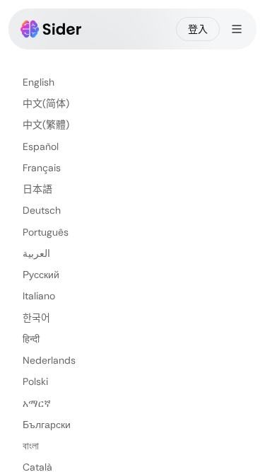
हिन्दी (31, 339)
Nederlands (49, 360)
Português (46, 232)
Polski (35, 381)
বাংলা (31, 445)
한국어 (36, 317)
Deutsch (42, 210)
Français (42, 167)
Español (41, 146)
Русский (41, 274)
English (38, 82)
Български (47, 424)
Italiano (39, 295)
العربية (36, 253)
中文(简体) (46, 103)
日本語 (37, 189)
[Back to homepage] (51, 29)
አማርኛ (37, 403)
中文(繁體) (46, 124)
